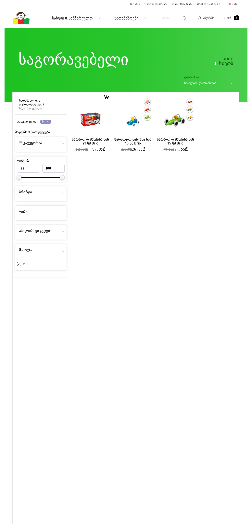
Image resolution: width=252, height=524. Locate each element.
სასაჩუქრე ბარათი (208, 4)
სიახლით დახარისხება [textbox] (200, 83)
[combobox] (207, 83)
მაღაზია (135, 4)
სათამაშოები (126, 18)
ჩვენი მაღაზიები (182, 4)
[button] (106, 97)
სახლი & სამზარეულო (72, 18)
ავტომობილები (30, 104)
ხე (24, 264)
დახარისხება (191, 77)
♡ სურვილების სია (156, 4)
